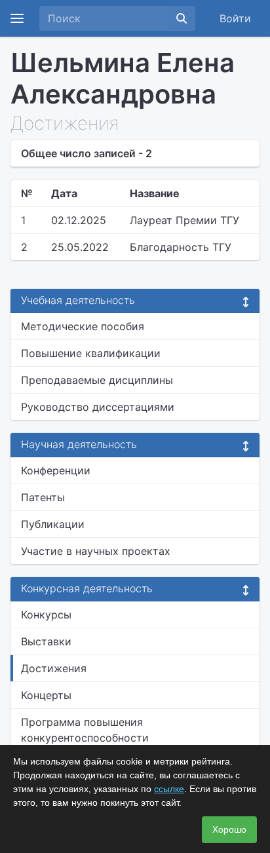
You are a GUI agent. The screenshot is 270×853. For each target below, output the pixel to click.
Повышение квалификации (91, 353)
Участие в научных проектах (95, 551)
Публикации (53, 524)
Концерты (46, 695)
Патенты (43, 497)
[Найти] (181, 18)
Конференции (55, 470)
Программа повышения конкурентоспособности (85, 729)
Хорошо (229, 829)
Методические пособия (82, 326)
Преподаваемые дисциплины (97, 380)
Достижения (54, 668)
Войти (235, 18)
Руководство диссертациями (97, 406)
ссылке (169, 789)
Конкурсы (46, 614)
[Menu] (17, 18)
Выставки (46, 641)
